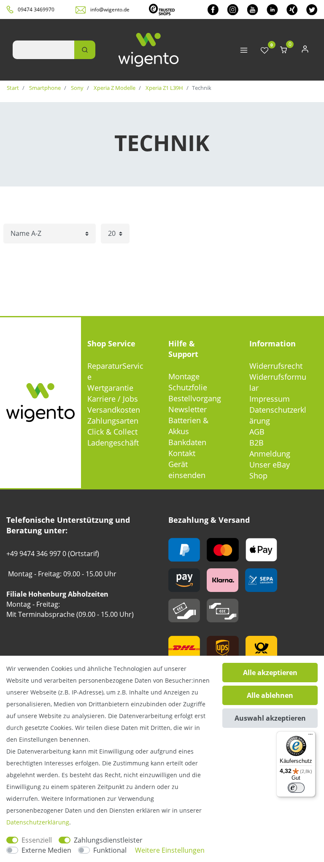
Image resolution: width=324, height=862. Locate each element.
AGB (257, 432)
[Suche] (84, 50)
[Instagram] (232, 9)
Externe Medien (46, 850)
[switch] (296, 788)
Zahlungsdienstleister (108, 840)
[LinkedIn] (272, 9)
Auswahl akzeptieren (270, 718)
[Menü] (310, 736)
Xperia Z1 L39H (163, 88)
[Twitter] (312, 9)
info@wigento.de (110, 9)
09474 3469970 (36, 9)
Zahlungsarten (112, 421)
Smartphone (44, 88)
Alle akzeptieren (270, 672)
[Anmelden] (305, 51)
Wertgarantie (110, 388)
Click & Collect (112, 432)
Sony (77, 88)
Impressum (269, 399)
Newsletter (187, 409)
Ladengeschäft (113, 443)
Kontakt (181, 453)
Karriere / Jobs (112, 399)
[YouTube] (252, 9)
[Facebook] (213, 9)
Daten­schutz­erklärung (37, 822)
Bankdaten (187, 442)
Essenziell (37, 840)
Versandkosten (113, 410)
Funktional (110, 850)
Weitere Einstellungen (170, 850)
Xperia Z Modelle (113, 88)
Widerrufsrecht (275, 366)
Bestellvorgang (194, 398)
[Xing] (292, 9)
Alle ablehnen (270, 695)
